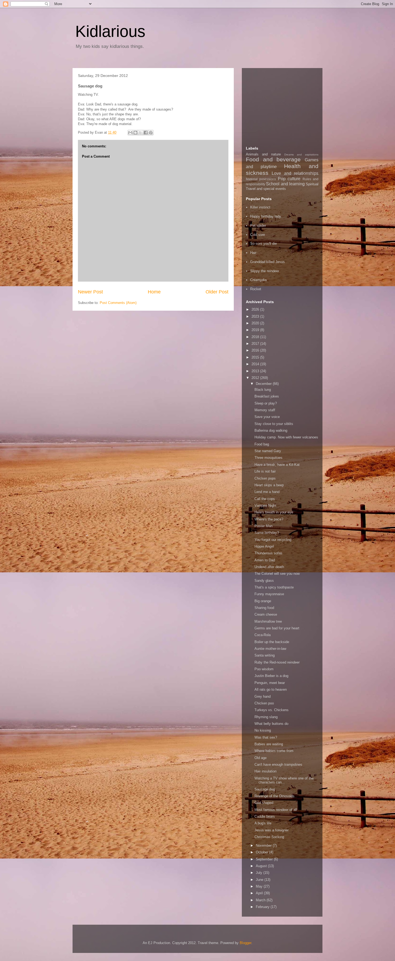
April (260, 893)
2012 (256, 378)
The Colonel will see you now (277, 574)
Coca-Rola (262, 635)
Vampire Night (265, 505)
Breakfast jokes (266, 396)
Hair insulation (265, 771)
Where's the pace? (268, 519)
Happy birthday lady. (266, 216)
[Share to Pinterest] (150, 132)
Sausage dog (264, 789)
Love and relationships (295, 173)
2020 (256, 323)
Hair (253, 253)
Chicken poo (264, 703)
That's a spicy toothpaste (274, 587)
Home (154, 292)
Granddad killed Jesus (267, 262)
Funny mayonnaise (269, 594)
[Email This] (130, 132)
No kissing (262, 730)
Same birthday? (266, 533)
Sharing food (264, 608)
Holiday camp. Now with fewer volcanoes (286, 437)
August (262, 866)
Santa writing (264, 655)
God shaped (263, 803)
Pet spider (258, 226)
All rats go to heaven (270, 689)
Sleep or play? (265, 403)
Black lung (262, 390)
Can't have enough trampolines (278, 765)
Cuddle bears (264, 816)
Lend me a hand (266, 492)
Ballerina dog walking (270, 430)
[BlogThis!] (135, 132)
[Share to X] (140, 132)
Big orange (262, 601)
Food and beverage (273, 159)
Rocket (255, 289)
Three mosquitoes (268, 458)
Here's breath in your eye (273, 512)
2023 (256, 316)
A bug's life (262, 823)
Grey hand (262, 696)
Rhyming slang (266, 717)
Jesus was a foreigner (271, 830)
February (263, 907)
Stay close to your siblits (273, 424)
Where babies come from (273, 751)
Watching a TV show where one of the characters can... (284, 780)
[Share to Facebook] (145, 132)
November (264, 845)
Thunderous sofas (268, 553)
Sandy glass (264, 581)
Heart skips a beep (269, 485)
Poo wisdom (264, 669)
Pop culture (289, 178)
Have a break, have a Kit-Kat (277, 465)
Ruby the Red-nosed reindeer (277, 662)
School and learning (285, 184)
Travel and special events (266, 189)
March (261, 900)
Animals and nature (263, 154)
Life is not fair (265, 471)
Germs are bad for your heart (276, 628)
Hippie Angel (264, 546)
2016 (256, 350)
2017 (256, 344)
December (264, 384)
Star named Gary (267, 451)
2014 (256, 364)
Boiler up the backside (271, 642)
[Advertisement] (286, 105)
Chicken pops (265, 478)
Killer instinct (260, 207)
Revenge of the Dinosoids (274, 796)
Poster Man (263, 526)
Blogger (245, 943)
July (259, 873)
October (262, 852)
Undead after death (269, 567)
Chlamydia (258, 280)
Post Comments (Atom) (118, 303)
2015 (256, 357)
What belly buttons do (271, 724)
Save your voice (267, 417)
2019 (256, 330)
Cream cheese (265, 614)
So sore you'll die (263, 244)
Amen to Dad (264, 560)
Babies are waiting (268, 744)
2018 (256, 337)
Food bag (261, 444)
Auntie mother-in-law (270, 649)
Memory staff (264, 410)
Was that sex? (265, 737)
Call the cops (264, 499)
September (265, 859)
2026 (256, 309)
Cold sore (257, 235)
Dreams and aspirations (301, 154)
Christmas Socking (269, 837)
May (260, 886)
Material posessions (261, 179)
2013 (256, 371)
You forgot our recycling (272, 540)
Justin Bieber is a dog (271, 676)
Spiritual (312, 184)
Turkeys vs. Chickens (271, 710)
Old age (260, 758)
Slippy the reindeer (264, 271)
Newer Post (90, 292)
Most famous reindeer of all (275, 810)
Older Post (217, 292)
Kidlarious (110, 31)
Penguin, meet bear (269, 683)
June (260, 880)
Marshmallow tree (268, 621)
